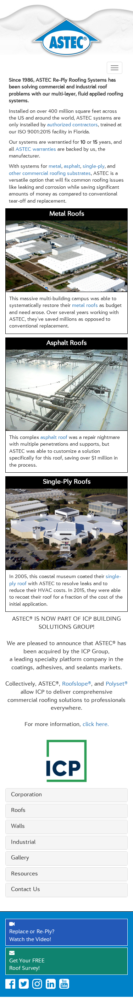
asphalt (72, 166)
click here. (96, 724)
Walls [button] (18, 826)
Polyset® (117, 684)
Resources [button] (24, 874)
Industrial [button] (23, 842)
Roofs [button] (18, 810)
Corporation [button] (26, 795)
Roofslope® (76, 684)
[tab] (66, 795)
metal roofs (85, 305)
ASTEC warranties (36, 149)
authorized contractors (72, 125)
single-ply (94, 166)
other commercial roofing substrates (50, 173)
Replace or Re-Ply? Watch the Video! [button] (31, 935)
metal (55, 166)
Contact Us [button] (25, 890)
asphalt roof (53, 437)
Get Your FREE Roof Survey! (27, 965)
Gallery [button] (20, 858)
